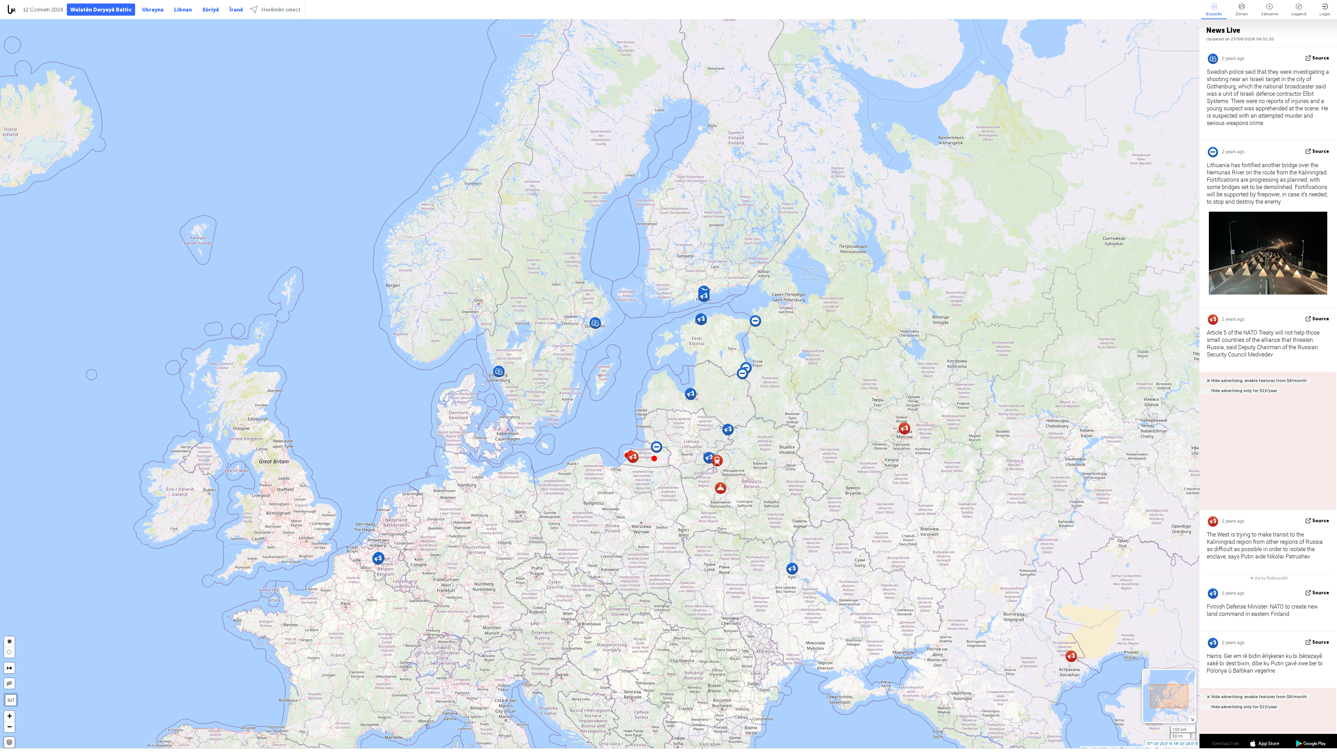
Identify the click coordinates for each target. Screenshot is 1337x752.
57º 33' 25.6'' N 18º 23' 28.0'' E (1172, 743)
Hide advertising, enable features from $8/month (1259, 380)
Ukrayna (153, 10)
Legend (1298, 13)
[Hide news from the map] (9, 683)
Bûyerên (1214, 13)
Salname (1269, 13)
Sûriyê (210, 10)
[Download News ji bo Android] (1311, 744)
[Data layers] (9, 742)
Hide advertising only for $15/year (1244, 391)
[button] (654, 458)
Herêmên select (280, 10)
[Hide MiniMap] (1192, 718)
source (1320, 58)
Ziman (1241, 13)
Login (1325, 13)
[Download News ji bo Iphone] (1265, 744)
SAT (11, 700)
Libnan (183, 10)
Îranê (236, 10)
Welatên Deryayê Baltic (101, 10)
